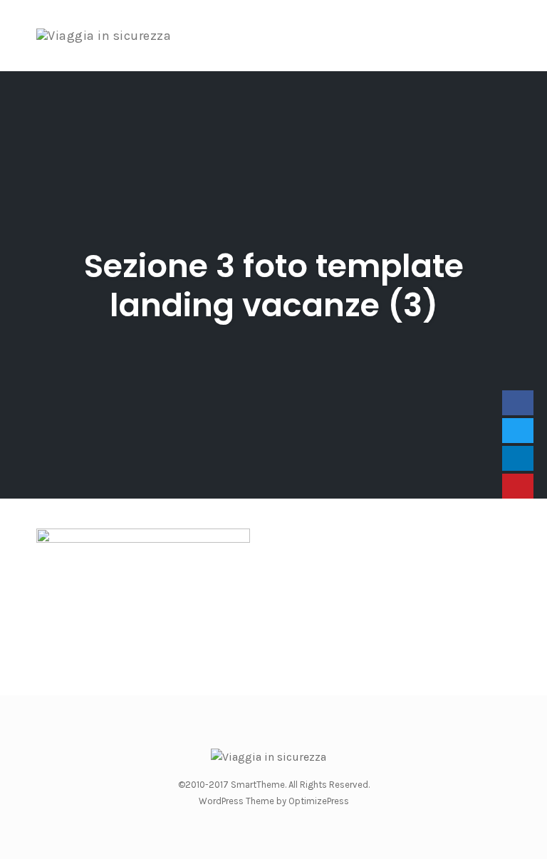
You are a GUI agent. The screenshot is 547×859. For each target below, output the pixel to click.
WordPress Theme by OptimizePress (274, 801)
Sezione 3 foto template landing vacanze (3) (274, 286)
